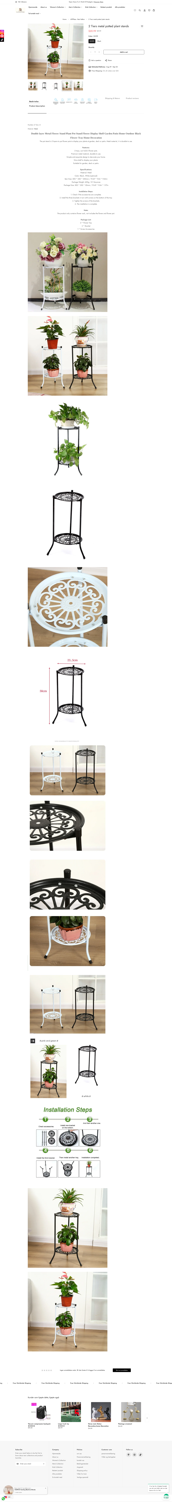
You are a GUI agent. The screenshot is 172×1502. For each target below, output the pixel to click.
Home (64, 19)
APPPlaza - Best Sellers (77, 19)
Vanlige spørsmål (82, 1477)
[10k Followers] (134, 1454)
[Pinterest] (128, 1454)
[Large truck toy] (71, 1412)
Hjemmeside (32, 7)
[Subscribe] (43, 1463)
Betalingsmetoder (82, 1464)
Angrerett (80, 1467)
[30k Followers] (140, 1454)
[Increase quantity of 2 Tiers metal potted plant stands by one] (99, 52)
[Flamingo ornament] (131, 1412)
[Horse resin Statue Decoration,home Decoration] (101, 1412)
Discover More (98, 2)
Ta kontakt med (33, 13)
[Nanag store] (20, 10)
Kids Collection (90, 7)
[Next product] (147, 1418)
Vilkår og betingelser (108, 1457)
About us (44, 7)
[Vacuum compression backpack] (41, 1412)
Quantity (91, 47)
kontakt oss (80, 1460)
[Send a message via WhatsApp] (3, 1498)
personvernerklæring (108, 1453)
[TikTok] (2, 40)
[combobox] (8, 1497)
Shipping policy (82, 1470)
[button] (153, 10)
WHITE (92, 41)
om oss (79, 1453)
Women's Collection (57, 7)
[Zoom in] (79, 28)
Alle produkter (120, 7)
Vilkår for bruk (81, 1474)
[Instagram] (2, 32)
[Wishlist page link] (135, 10)
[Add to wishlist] (142, 26)
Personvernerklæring (83, 1457)
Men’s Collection (74, 7)
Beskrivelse (34, 101)
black (99, 41)
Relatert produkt (106, 7)
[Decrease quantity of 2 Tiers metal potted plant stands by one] (91, 52)
